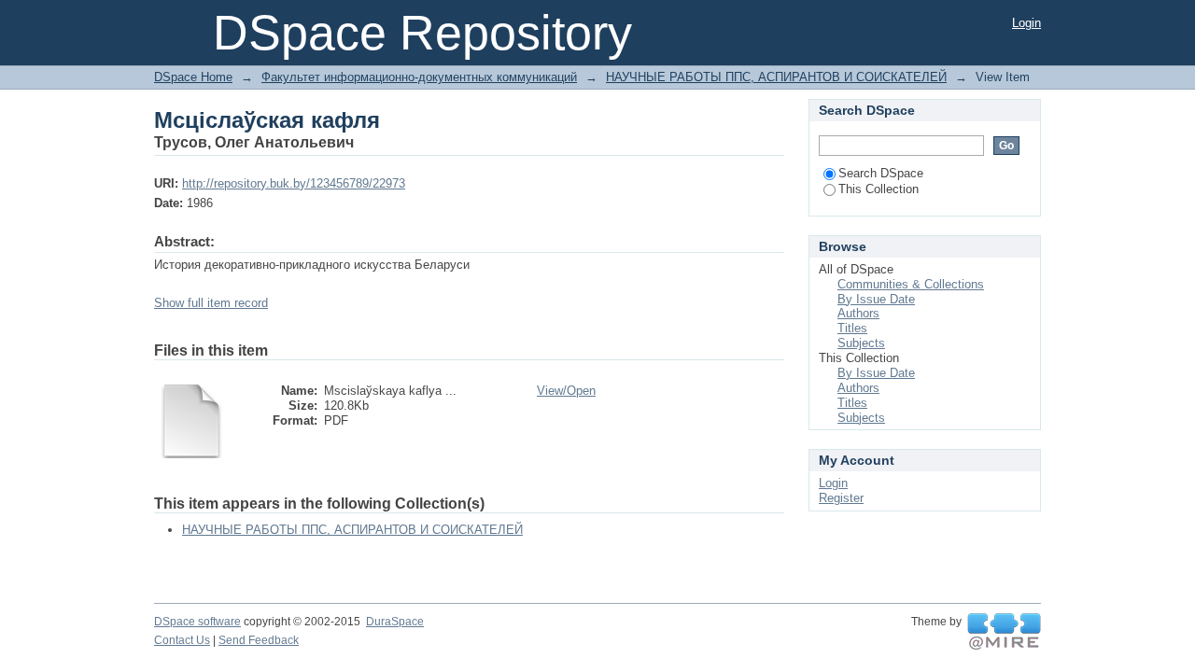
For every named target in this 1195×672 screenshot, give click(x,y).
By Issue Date (876, 299)
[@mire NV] (1004, 631)
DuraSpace (395, 621)
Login (1026, 23)
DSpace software (197, 621)
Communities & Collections (910, 284)
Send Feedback (258, 640)
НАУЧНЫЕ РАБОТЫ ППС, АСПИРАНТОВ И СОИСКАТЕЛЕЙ (776, 77)
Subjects (861, 343)
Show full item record (211, 303)
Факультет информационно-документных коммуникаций (419, 77)
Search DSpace (880, 173)
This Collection (878, 189)
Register (841, 498)
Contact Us (182, 640)
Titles (852, 328)
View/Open (566, 391)
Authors (858, 313)
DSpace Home (193, 77)
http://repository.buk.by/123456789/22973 (293, 183)
